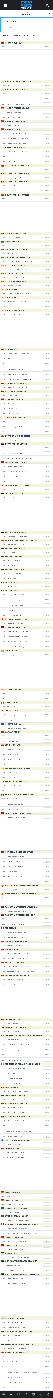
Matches (26, 13)
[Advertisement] (26, 65)
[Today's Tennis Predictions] (18, 1393)
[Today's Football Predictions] (3, 1393)
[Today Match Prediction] (27, 5)
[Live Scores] (33, 1394)
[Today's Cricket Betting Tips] (11, 1393)
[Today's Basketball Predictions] (26, 1393)
